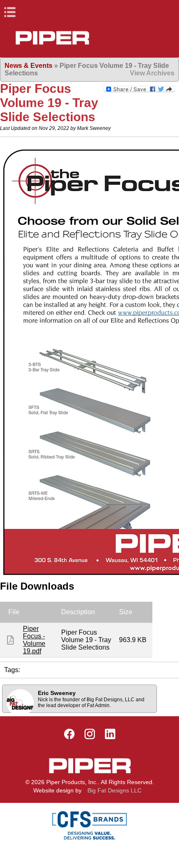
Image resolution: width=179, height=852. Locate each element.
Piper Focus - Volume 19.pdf (34, 640)
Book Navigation (25, 12)
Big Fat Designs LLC (114, 790)
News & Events (28, 65)
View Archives (152, 73)
